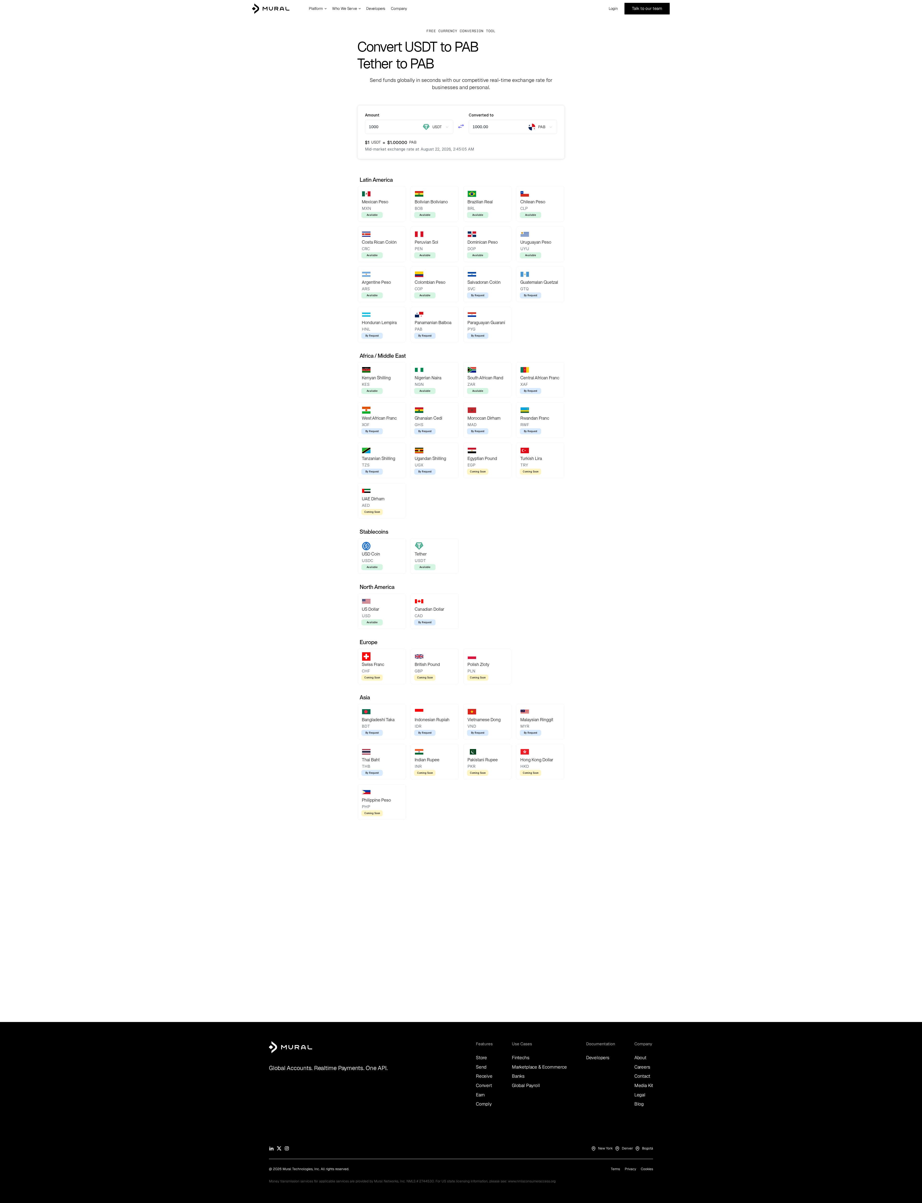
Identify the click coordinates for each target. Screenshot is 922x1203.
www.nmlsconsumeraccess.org (532, 1181)
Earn (480, 1095)
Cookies (647, 1169)
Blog (639, 1104)
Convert (484, 1085)
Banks (518, 1076)
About (640, 1058)
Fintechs (520, 1058)
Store (481, 1058)
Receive (484, 1076)
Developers (597, 1058)
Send (481, 1067)
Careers (642, 1067)
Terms (615, 1169)
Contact (642, 1076)
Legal (639, 1095)
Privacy (630, 1169)
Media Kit (643, 1085)
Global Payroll (526, 1085)
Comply (484, 1104)
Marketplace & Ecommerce (539, 1067)
